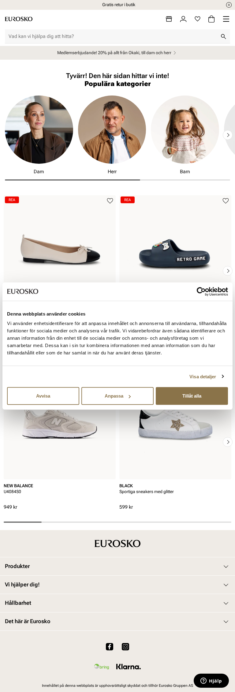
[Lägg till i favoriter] (110, 201)
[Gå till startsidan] (18, 19)
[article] (60, 261)
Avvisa (43, 395)
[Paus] (229, 5)
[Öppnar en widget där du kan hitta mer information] (211, 681)
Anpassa (114, 395)
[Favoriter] (197, 19)
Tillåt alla (191, 395)
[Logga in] (183, 19)
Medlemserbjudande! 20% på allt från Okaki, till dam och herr (114, 52)
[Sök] (223, 36)
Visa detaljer (202, 376)
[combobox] (113, 36)
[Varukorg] (211, 19)
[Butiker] (169, 19)
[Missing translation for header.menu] (226, 19)
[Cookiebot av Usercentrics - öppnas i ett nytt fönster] (201, 291)
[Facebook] (109, 646)
